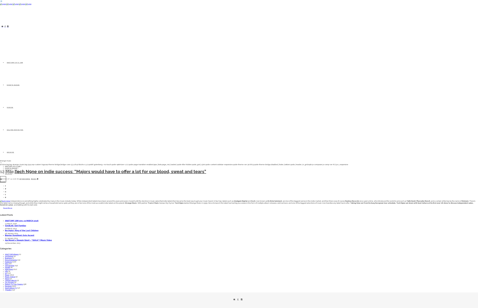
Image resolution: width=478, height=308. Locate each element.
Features (8, 262)
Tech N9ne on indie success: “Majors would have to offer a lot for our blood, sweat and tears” (110, 171)
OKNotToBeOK (11, 280)
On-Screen (9, 282)
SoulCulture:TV (11, 288)
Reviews (8, 286)
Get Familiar (9, 266)
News (7, 279)
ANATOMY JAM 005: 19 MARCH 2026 (21, 221)
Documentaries (11, 260)
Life (6, 271)
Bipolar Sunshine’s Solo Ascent (19, 235)
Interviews (24, 179)
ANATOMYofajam (12, 254)
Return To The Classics (14, 284)
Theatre (8, 290)
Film (6, 264)
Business (8, 258)
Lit (6, 273)
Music (34, 179)
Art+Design (9, 256)
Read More (7, 208)
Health (7, 267)
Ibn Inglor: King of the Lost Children (21, 230)
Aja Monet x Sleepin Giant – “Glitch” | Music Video (28, 240)
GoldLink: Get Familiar (15, 226)
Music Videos (10, 277)
